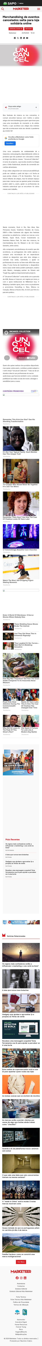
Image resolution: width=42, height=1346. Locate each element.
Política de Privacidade (21, 1302)
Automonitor (21, 1319)
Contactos (21, 1286)
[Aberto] (38, 9)
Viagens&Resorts (21, 1332)
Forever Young (21, 1327)
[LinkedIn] (21, 38)
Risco (21, 1329)
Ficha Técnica (21, 1297)
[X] (17, 38)
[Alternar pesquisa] (2, 9)
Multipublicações (21, 1334)
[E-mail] (27, 38)
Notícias (28, 28)
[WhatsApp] (24, 38)
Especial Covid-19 (16, 28)
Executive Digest (21, 1322)
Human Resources (21, 1324)
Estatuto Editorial (21, 1289)
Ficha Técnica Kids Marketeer (21, 1299)
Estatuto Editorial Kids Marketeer (21, 1291)
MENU (21, 3)
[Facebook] (14, 38)
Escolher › (10, 143)
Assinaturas (21, 1284)
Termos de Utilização (21, 1305)
